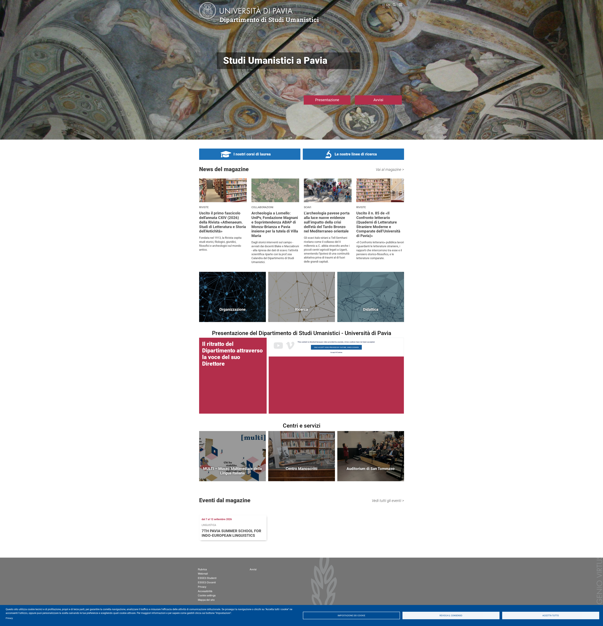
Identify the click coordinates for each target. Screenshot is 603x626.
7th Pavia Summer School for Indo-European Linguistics (231, 533)
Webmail (203, 573)
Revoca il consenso (451, 615)
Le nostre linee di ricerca (356, 154)
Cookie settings (207, 595)
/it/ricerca (301, 315)
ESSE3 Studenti (207, 578)
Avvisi (378, 100)
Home (401, 4)
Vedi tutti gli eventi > (388, 500)
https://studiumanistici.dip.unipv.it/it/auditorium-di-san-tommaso (371, 474)
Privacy (9, 618)
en (388, 5)
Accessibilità (205, 591)
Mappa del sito (206, 600)
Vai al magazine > (390, 169)
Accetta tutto (550, 615)
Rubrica (202, 569)
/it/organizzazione (232, 315)
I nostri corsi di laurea (252, 154)
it (383, 5)
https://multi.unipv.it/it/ (232, 474)
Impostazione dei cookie (351, 615)
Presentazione (327, 100)
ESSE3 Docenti (207, 582)
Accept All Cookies (336, 352)
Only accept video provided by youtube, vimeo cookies (336, 347)
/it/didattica (371, 315)
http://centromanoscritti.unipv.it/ (301, 474)
